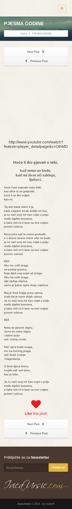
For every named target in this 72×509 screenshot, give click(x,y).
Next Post (33, 51)
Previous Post (38, 61)
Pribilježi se (58, 467)
